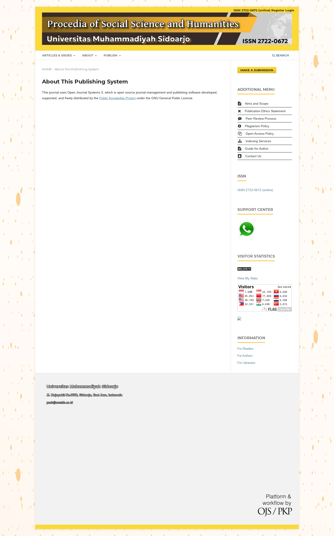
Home (47, 69)
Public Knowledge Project (117, 98)
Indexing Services (258, 141)
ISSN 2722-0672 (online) (252, 10)
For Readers (245, 348)
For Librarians (246, 362)
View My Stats (247, 278)
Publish (111, 55)
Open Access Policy (260, 133)
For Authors (245, 355)
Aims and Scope (256, 103)
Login (289, 10)
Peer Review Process (261, 118)
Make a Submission (256, 70)
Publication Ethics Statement (265, 111)
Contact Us (253, 156)
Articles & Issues (57, 55)
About (88, 55)
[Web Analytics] (244, 269)
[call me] (246, 237)
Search (282, 55)
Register (277, 10)
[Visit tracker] (239, 319)
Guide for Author (257, 148)
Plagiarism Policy (257, 126)
